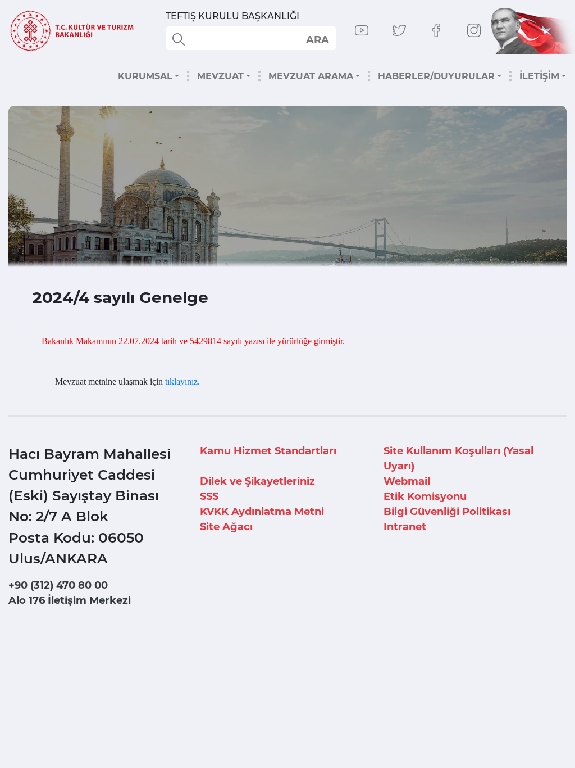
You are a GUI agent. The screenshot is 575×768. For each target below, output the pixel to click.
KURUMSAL (145, 76)
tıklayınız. (182, 381)
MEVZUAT (220, 76)
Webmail (407, 481)
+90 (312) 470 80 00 (58, 585)
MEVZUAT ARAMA (310, 76)
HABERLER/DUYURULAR (436, 76)
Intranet (405, 527)
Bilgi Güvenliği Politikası (447, 511)
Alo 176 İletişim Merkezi (69, 600)
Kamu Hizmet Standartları (268, 451)
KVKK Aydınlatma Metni (262, 511)
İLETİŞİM (539, 76)
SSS (209, 496)
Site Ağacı (226, 527)
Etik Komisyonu (425, 496)
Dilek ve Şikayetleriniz (257, 481)
